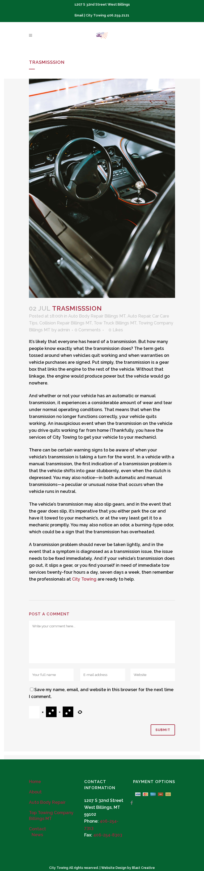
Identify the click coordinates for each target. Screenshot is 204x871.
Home (35, 781)
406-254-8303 (107, 835)
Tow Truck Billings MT (115, 322)
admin (64, 329)
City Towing (84, 579)
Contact (37, 828)
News (37, 834)
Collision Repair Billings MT (65, 322)
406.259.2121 (118, 15)
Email (79, 15)
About (35, 791)
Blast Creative (143, 868)
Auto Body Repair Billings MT (97, 316)
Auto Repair (139, 316)
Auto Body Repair (47, 802)
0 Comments (88, 329)
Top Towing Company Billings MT (51, 815)
